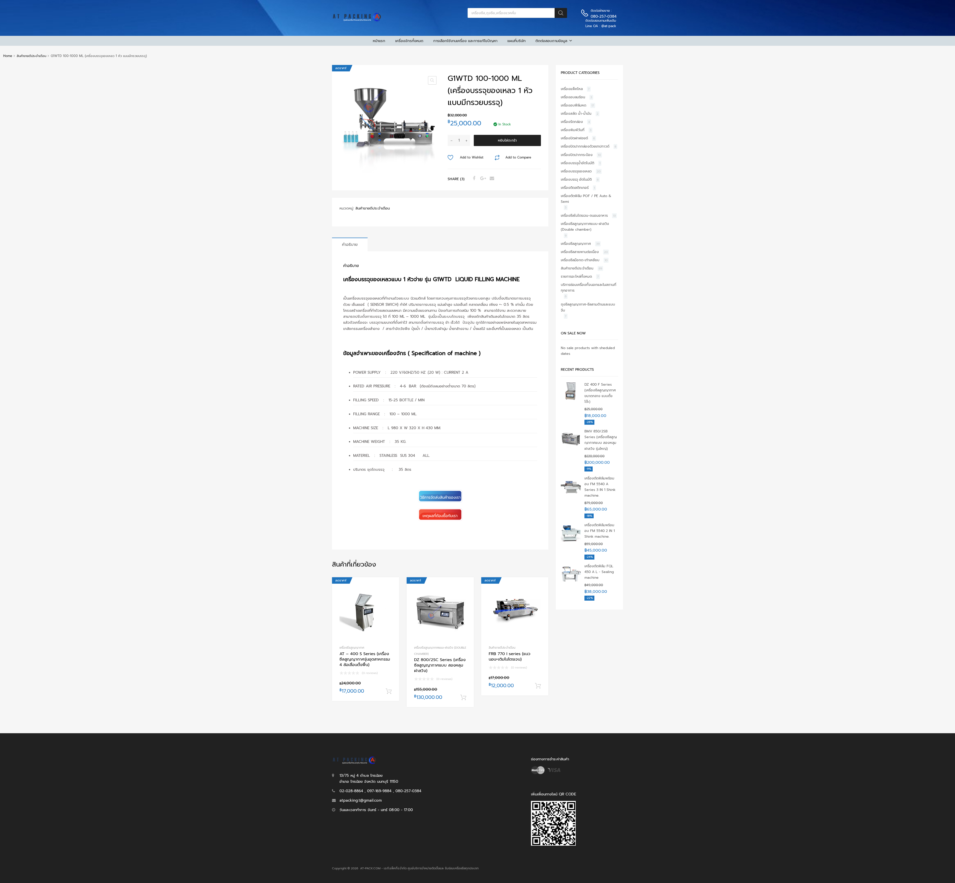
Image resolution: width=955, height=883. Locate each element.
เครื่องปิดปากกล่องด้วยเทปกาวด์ (585, 146)
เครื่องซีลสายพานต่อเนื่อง (580, 252)
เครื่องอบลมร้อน (573, 97)
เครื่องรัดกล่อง (572, 121)
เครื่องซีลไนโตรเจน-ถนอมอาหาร (584, 215)
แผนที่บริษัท (516, 41)
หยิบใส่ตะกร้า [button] (389, 691)
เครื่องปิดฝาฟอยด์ (574, 138)
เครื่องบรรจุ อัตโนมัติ (576, 179)
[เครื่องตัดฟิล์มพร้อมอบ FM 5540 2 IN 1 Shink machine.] (571, 541)
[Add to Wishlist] (391, 586)
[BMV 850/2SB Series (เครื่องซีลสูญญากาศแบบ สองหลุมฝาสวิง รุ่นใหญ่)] (571, 447)
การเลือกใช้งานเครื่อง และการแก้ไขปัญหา (465, 41)
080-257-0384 (603, 16)
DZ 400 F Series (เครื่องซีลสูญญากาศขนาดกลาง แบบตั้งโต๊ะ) (600, 393)
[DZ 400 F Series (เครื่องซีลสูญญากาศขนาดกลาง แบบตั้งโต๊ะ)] (571, 400)
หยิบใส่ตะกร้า (507, 140)
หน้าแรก (379, 41)
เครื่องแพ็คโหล (572, 89)
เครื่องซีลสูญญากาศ (351, 647)
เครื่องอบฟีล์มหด (573, 105)
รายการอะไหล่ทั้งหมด (576, 276)
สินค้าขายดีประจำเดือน (31, 55)
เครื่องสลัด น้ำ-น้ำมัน (576, 113)
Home (7, 55)
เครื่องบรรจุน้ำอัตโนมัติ (577, 163)
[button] (432, 80)
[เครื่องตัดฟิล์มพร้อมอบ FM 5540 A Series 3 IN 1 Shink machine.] (571, 494)
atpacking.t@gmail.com (360, 800)
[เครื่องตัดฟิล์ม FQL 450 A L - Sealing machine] (571, 582)
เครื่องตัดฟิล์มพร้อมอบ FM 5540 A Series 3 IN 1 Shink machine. (600, 487)
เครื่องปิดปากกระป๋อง (577, 154)
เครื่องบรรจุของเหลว (576, 171)
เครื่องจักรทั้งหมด (409, 41)
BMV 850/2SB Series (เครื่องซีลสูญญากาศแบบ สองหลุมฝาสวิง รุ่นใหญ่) (600, 440)
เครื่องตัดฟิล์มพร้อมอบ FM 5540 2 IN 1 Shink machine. (599, 530)
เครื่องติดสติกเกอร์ (575, 187)
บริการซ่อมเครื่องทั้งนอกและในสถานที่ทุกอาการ (588, 287)
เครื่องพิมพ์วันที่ (572, 130)
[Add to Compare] (391, 594)
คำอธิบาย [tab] (350, 244)
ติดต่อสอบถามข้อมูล (551, 41)
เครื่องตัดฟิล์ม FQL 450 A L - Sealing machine (599, 572)
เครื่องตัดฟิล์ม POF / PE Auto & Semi (586, 198)
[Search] (561, 13)
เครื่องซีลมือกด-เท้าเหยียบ (580, 260)
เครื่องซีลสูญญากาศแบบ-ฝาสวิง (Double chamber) (585, 226)
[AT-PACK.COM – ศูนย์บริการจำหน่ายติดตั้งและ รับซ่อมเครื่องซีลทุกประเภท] (357, 20)
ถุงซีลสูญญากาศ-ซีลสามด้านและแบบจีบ (588, 307)
